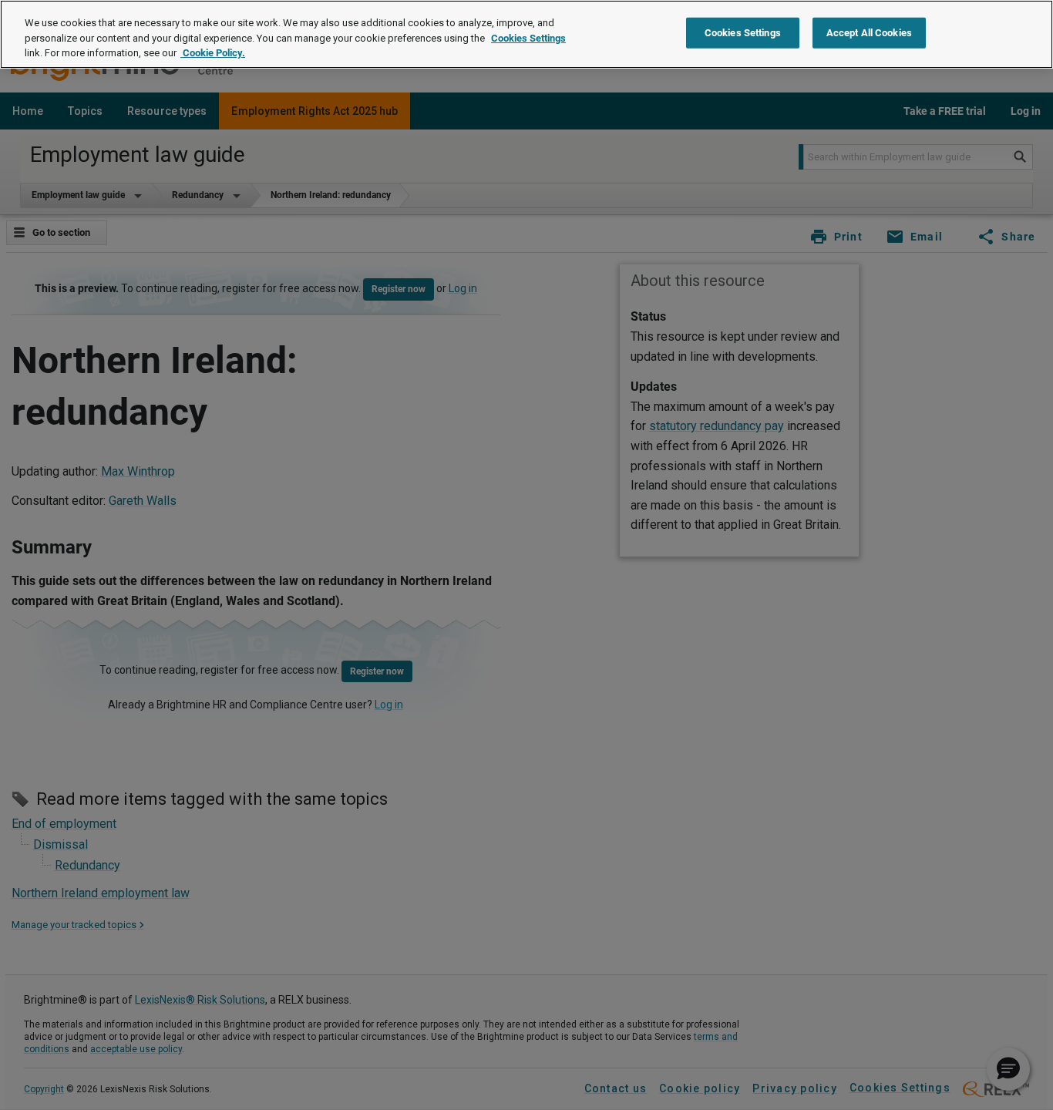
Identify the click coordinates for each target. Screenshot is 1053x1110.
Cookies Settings (528, 38)
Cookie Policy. (212, 53)
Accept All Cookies (869, 33)
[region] (526, 34)
